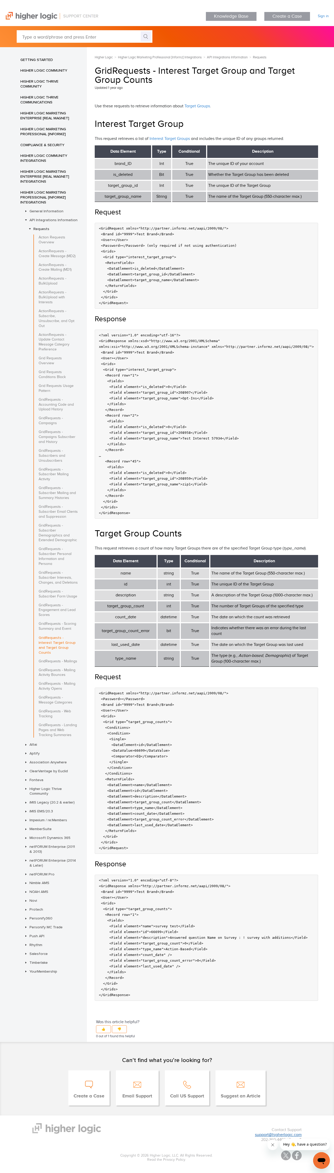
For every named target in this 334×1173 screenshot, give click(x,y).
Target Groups (197, 106)
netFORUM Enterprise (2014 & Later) (52, 863)
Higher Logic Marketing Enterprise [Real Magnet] (44, 115)
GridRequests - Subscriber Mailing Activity (54, 474)
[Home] (49, 18)
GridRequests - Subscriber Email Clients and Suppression (58, 512)
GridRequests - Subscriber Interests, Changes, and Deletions (58, 578)
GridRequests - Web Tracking (55, 713)
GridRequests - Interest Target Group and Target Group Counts (57, 645)
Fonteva (36, 779)
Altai (33, 744)
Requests (41, 228)
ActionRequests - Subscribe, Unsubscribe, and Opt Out (56, 318)
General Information (46, 211)
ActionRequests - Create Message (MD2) (57, 253)
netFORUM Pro (42, 874)
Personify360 (40, 918)
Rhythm (35, 944)
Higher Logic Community (43, 70)
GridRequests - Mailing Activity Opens (57, 686)
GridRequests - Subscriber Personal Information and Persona (55, 556)
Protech (36, 909)
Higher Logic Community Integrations (43, 158)
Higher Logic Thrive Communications (39, 100)
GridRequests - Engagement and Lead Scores (57, 610)
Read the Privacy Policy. (166, 1160)
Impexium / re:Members (48, 820)
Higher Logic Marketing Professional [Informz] (43, 131)
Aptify (34, 753)
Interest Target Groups (170, 138)
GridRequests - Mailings (58, 661)
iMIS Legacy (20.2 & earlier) (52, 802)
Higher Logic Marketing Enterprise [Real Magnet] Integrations (44, 176)
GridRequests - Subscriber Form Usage (58, 593)
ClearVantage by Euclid (48, 771)
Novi (33, 900)
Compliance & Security (42, 144)
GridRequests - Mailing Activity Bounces (57, 672)
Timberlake (38, 962)
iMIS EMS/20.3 (41, 811)
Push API (36, 936)
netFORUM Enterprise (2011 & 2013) (52, 849)
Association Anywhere (48, 762)
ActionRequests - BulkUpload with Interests (52, 297)
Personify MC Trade (46, 927)
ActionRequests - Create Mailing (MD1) (55, 267)
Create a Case (287, 16)
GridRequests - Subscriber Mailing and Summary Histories (57, 493)
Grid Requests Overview (50, 360)
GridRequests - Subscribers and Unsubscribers (52, 456)
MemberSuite (40, 828)
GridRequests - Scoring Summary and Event (57, 626)
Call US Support (187, 1096)
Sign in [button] (323, 16)
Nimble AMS (39, 882)
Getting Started (36, 59)
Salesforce (38, 953)
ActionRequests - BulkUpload (52, 281)
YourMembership (43, 971)
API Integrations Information (53, 220)
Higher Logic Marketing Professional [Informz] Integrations (43, 197)
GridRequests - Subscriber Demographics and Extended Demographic (58, 532)
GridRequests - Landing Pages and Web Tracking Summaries (58, 730)
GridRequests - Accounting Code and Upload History (56, 405)
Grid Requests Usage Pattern (56, 388)
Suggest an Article (240, 1096)
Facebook (297, 1155)
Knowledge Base (231, 16)
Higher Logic (104, 57)
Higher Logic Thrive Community (39, 84)
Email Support (137, 1096)
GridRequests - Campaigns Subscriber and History (57, 437)
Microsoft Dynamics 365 (49, 837)
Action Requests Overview (52, 239)
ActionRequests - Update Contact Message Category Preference (54, 342)
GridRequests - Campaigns (51, 420)
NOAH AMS (38, 891)
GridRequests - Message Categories (55, 700)
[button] (103, 1029)
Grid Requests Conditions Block (52, 374)
